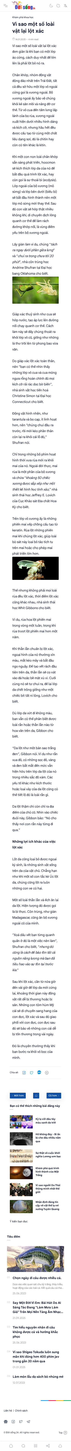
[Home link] (36, 1095)
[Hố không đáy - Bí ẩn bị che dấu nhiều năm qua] (21, 1138)
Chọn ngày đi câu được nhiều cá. (37, 1278)
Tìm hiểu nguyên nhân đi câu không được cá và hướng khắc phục (35, 1332)
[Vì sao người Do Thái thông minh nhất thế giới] (21, 1189)
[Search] (58, 6)
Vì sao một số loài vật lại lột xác (34, 46)
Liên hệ (8, 1410)
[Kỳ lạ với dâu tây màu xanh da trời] (21, 1121)
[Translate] (65, 6)
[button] (51, 6)
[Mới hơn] (18, 1095)
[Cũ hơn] (54, 1095)
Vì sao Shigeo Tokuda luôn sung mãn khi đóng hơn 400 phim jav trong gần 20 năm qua (36, 1356)
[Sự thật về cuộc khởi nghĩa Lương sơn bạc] (21, 1155)
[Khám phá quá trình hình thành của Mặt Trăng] (21, 1172)
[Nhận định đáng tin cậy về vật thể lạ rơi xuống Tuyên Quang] (21, 1206)
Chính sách (21, 1410)
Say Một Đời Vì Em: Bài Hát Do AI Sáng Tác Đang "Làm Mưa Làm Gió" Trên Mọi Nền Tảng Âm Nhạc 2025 (37, 1307)
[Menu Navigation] (6, 6)
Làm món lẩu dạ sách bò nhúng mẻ (38, 1377)
